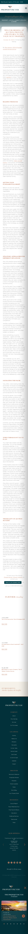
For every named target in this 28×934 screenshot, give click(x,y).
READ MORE (4, 624)
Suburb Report (14, 803)
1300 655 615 (14, 842)
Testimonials (14, 819)
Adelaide (14, 760)
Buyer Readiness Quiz (14, 806)
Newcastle (14, 745)
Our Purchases (14, 725)
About (14, 715)
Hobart (14, 764)
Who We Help (14, 719)
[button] (25, 844)
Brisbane (14, 741)
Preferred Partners (14, 816)
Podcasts (14, 780)
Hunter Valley (14, 748)
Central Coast (14, 751)
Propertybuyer (17, 875)
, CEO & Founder (17, 47)
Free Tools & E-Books (14, 809)
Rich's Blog (14, 790)
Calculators (14, 813)
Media (14, 787)
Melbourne (14, 738)
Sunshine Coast (14, 757)
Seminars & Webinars (14, 774)
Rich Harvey (8, 47)
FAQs (14, 822)
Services (14, 722)
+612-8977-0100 (14, 841)
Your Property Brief (14, 793)
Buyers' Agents (18, 577)
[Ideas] (19, 869)
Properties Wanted (14, 777)
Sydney (14, 735)
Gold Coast (14, 754)
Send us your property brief (13, 582)
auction (9, 77)
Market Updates (14, 783)
